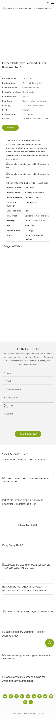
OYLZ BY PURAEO (38, 459)
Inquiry (10, 127)
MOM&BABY (9, 459)
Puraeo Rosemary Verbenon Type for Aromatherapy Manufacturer (23, 679)
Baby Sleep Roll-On (13, 545)
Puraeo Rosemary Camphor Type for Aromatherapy (23, 633)
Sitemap (41, 713)
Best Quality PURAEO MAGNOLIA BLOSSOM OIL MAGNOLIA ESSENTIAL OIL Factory (28, 589)
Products (22, 459)
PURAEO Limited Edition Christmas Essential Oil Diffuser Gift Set (22, 502)
